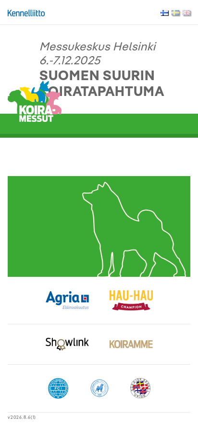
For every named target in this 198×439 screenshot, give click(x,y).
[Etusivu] (35, 100)
